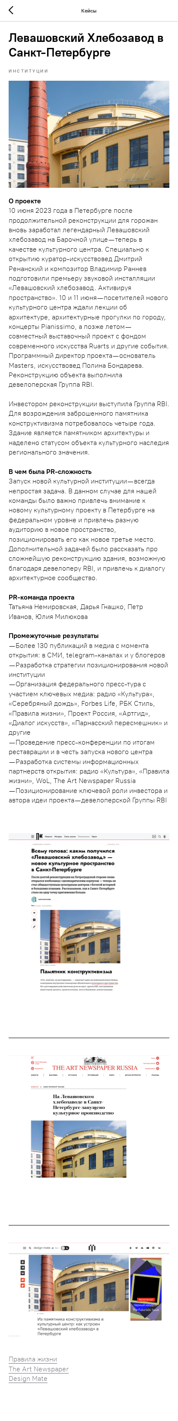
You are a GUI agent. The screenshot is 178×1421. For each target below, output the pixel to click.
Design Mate (28, 1378)
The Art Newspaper (39, 1369)
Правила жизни (33, 1359)
